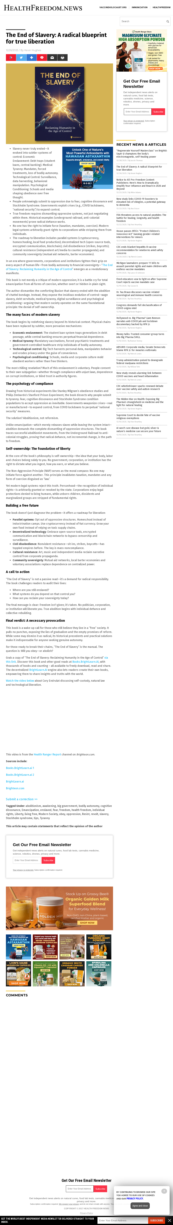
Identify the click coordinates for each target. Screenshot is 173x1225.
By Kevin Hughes (135, 173)
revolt (94, 814)
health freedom (81, 810)
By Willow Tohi (134, 367)
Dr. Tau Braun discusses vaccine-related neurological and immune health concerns (139, 294)
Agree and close (140, 1205)
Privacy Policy (86, 1213)
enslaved (46, 810)
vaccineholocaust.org (113, 7)
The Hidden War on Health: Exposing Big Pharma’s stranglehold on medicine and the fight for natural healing (140, 402)
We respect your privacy (69, 1204)
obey (62, 814)
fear (55, 810)
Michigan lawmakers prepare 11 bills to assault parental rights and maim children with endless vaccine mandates (141, 266)
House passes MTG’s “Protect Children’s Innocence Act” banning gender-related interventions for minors (138, 234)
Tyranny (45, 818)
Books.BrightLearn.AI (85, 661)
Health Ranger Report (47, 754)
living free (31, 814)
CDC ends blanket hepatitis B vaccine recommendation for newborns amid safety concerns (139, 250)
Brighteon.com (15, 788)
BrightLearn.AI (38, 669)
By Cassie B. (133, 286)
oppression (73, 814)
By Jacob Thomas (135, 160)
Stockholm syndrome (19, 818)
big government (67, 806)
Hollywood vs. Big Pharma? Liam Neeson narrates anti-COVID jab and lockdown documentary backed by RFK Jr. (138, 321)
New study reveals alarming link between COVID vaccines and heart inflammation (139, 375)
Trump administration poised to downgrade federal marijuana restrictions (139, 362)
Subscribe (156, 1220)
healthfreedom (161, 7)
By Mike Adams (134, 192)
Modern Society (48, 814)
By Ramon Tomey (135, 341)
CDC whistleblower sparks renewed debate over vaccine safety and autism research (139, 388)
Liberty (19, 814)
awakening (49, 806)
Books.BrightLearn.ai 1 (20, 768)
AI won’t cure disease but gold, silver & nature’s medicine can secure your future (138, 430)
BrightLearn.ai (15, 781)
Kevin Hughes (32, 50)
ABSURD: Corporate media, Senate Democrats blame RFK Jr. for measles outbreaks (140, 349)
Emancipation (30, 810)
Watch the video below (20, 680)
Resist (86, 814)
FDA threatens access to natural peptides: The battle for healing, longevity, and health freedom (141, 218)
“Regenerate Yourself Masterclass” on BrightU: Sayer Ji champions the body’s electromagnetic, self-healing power (141, 153)
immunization (139, 7)
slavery (104, 814)
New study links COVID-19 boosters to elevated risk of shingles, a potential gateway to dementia (141, 201)
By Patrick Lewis (135, 257)
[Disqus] (59, 1042)
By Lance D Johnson (136, 273)
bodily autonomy (89, 806)
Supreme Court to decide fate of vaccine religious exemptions (138, 417)
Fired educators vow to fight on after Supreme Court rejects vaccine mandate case (141, 281)
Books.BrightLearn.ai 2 (20, 774)
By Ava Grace (133, 208)
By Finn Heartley (135, 225)
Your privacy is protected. (23, 870)
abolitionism (33, 806)
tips (36, 818)
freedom (64, 810)
